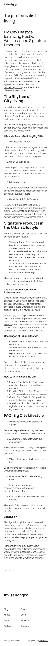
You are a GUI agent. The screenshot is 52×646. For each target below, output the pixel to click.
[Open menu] (46, 4)
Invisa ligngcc (11, 4)
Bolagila (8, 324)
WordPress (43, 640)
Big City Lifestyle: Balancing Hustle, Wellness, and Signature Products (25, 38)
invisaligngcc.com (13, 87)
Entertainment (22, 505)
